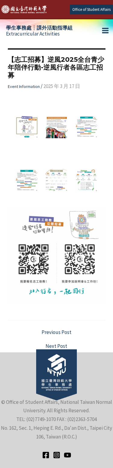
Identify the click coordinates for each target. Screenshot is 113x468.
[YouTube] (67, 455)
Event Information (24, 86)
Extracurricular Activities (39, 30)
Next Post (56, 346)
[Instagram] (56, 455)
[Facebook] (45, 455)
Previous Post (56, 332)
